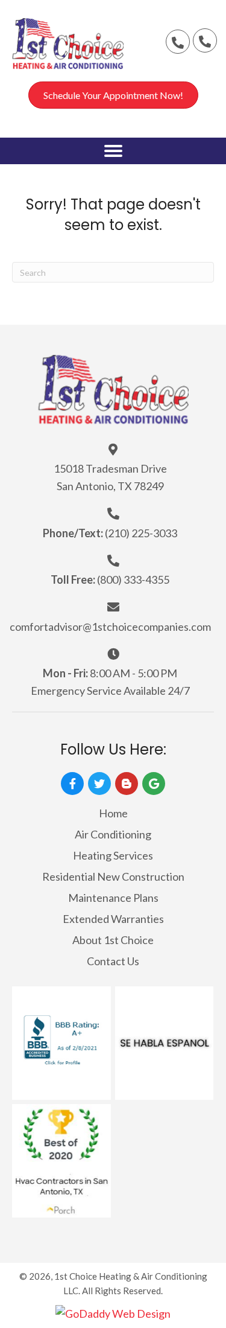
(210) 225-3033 (141, 533)
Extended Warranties (113, 918)
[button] (178, 42)
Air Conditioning (113, 834)
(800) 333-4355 (133, 579)
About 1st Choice (113, 940)
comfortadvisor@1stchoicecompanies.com (110, 626)
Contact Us (113, 961)
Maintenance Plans (113, 897)
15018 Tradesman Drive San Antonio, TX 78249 (110, 477)
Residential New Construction (113, 876)
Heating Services (113, 855)
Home (113, 813)
